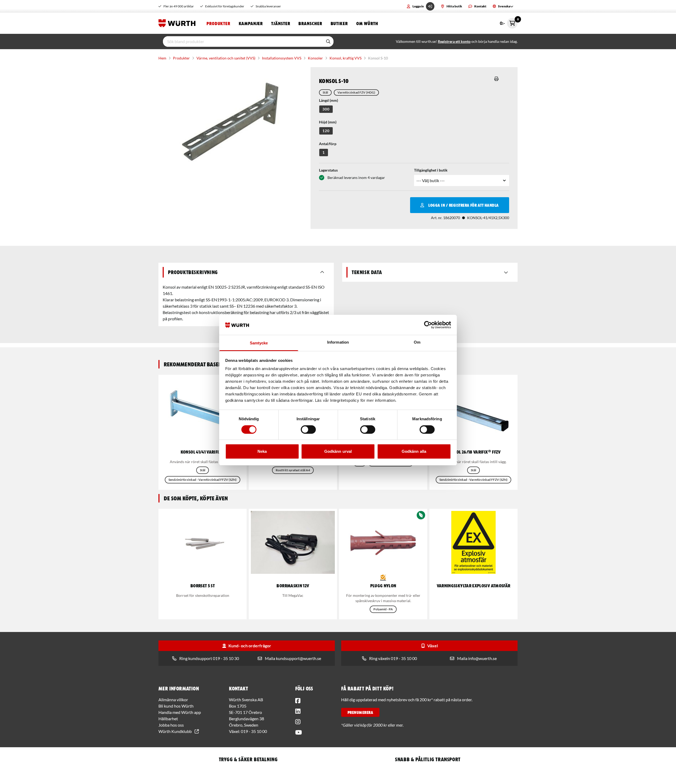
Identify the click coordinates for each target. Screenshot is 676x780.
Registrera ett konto (454, 41)
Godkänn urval (338, 451)
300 (326, 109)
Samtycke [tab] (259, 343)
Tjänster (280, 23)
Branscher (310, 23)
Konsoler (315, 58)
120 (326, 130)
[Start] (178, 23)
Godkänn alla (414, 451)
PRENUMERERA (360, 712)
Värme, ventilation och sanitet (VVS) (225, 58)
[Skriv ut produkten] (496, 79)
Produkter (218, 23)
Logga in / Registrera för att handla (463, 205)
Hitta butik (454, 6)
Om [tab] (417, 342)
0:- (509, 22)
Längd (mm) (328, 100)
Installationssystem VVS (281, 58)
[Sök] (328, 41)
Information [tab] (338, 342)
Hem (162, 58)
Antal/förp (327, 143)
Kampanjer (251, 23)
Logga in (418, 6)
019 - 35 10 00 (254, 731)
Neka (262, 451)
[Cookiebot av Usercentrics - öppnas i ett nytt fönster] (428, 325)
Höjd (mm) (327, 122)
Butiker (339, 23)
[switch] (308, 429)
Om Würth (367, 23)
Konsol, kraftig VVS (346, 58)
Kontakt (480, 6)
